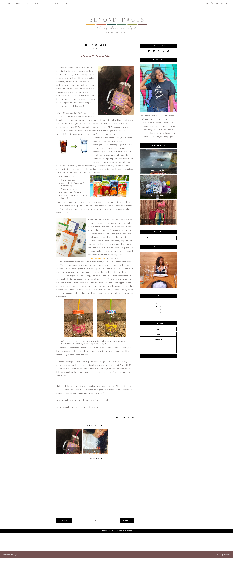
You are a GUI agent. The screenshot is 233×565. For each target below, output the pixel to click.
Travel (68, 3)
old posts (127, 520)
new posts (64, 520)
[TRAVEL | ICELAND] (158, 173)
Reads (57, 3)
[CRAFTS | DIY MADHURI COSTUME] (158, 224)
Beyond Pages (13, 555)
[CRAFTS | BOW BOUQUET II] (158, 198)
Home (8, 3)
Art (27, 3)
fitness (46, 3)
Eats (36, 3)
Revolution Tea (98, 258)
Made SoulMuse (223, 555)
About (18, 3)
